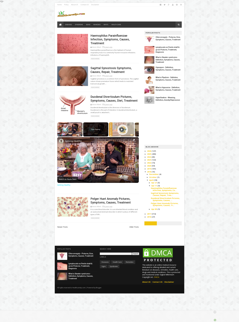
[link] (61, 141)
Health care (117, 262)
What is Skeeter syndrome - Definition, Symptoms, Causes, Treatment (168, 59)
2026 (149, 151)
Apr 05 (154, 209)
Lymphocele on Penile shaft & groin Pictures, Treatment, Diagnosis (167, 49)
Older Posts (134, 227)
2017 (149, 214)
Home (59, 4)
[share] (134, 140)
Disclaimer (95, 4)
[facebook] (160, 5)
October (153, 177)
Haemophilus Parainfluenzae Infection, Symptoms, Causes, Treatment (110, 39)
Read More (95, 59)
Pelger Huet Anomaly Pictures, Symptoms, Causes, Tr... (164, 204)
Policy (66, 4)
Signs (104, 266)
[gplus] (169, 5)
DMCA (156, 277)
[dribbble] (181, 5)
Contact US (85, 4)
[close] (215, 312)
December (154, 174)
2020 (149, 166)
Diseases (105, 262)
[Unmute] (61, 135)
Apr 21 (154, 182)
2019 (149, 169)
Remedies (129, 262)
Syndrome (114, 266)
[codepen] (177, 5)
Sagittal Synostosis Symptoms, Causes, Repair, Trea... (165, 194)
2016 (149, 217)
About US (74, 4)
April (151, 180)
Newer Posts (62, 227)
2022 (149, 163)
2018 (149, 172)
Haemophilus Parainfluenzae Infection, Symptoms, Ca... (164, 189)
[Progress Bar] (70, 133)
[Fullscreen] (81, 135)
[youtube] (173, 5)
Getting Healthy (73, 140)
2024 (149, 157)
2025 (149, 154)
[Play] (58, 135)
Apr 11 (154, 185)
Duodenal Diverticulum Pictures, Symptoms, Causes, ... (165, 199)
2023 (149, 160)
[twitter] (164, 5)
